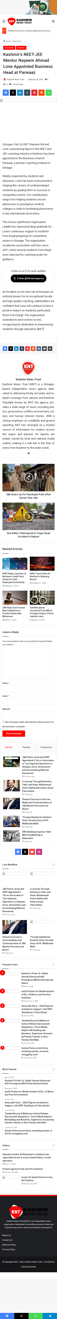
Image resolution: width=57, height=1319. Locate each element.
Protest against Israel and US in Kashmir (22, 1169)
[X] (10, 348)
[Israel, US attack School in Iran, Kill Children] (10, 1181)
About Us (6, 1235)
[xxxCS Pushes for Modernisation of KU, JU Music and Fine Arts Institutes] (10, 995)
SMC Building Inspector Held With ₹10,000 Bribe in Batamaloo (36, 835)
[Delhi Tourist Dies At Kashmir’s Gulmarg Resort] (42, 564)
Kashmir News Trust (15, 79)
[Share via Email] (44, 348)
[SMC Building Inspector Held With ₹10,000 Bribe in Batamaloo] (11, 836)
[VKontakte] (38, 348)
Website (6, 709)
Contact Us (7, 1240)
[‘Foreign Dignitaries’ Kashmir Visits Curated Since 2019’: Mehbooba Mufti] (11, 821)
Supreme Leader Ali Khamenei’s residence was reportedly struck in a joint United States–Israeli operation (26, 1157)
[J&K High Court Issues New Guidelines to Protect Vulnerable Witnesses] (14, 598)
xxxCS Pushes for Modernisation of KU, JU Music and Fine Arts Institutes (37, 994)
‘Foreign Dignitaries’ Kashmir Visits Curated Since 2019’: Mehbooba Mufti (37, 820)
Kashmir (21, 48)
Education (16, 41)
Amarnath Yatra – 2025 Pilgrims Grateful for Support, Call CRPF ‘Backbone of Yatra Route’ (37, 1009)
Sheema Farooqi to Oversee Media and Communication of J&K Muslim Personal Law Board (14, 943)
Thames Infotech (28, 1267)
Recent (8, 747)
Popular (26, 747)
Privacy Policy (8, 1249)
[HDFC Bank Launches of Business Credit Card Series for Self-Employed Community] (14, 564)
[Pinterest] (27, 348)
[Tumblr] (22, 348)
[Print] (50, 348)
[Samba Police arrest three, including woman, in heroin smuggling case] (10, 1052)
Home (8, 41)
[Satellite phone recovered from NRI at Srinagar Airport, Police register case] (42, 598)
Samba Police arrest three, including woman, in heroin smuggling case (34, 1051)
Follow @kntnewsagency (29, 278)
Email (5, 696)
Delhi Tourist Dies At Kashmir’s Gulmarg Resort (40, 576)
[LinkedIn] (16, 348)
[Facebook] (5, 348)
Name (5, 683)
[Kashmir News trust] (20, 21)
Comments (46, 747)
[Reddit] (33, 348)
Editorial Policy (9, 1244)
